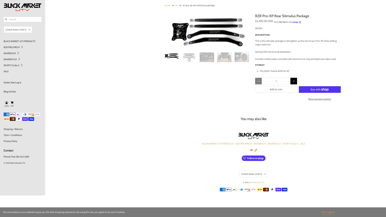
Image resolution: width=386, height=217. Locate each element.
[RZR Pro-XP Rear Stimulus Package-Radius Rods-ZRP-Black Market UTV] (208, 31)
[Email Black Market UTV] (251, 150)
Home (168, 5)
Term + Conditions (13, 135)
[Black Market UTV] (23, 7)
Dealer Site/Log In (12, 82)
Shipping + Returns (13, 129)
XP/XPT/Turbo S (11, 65)
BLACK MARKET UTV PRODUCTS (19, 41)
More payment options (319, 99)
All (176, 5)
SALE (6, 71)
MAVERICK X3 (10, 59)
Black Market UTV (17, 163)
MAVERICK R (10, 53)
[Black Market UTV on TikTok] (255, 150)
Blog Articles (10, 91)
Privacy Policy (10, 141)
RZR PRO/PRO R (12, 47)
